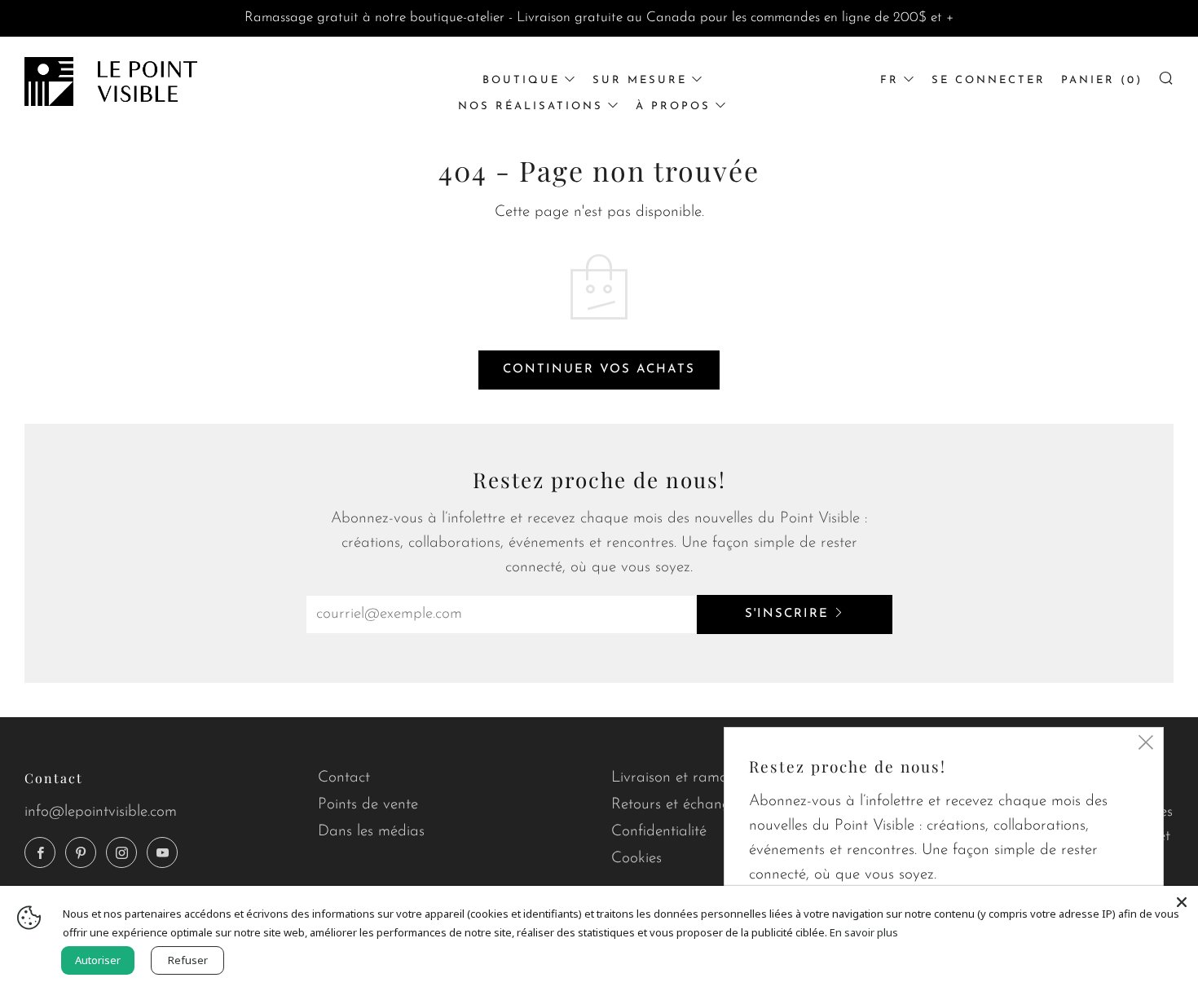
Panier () (1102, 80)
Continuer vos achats (599, 369)
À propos (673, 106)
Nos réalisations (530, 106)
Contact (344, 778)
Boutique (521, 80)
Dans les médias (371, 831)
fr (889, 80)
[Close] (1182, 902)
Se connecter (989, 80)
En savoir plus (864, 932)
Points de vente (368, 805)
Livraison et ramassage (688, 778)
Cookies (636, 858)
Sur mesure (639, 80)
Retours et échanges (677, 805)
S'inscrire (787, 614)
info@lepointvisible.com (100, 812)
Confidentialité (659, 831)
